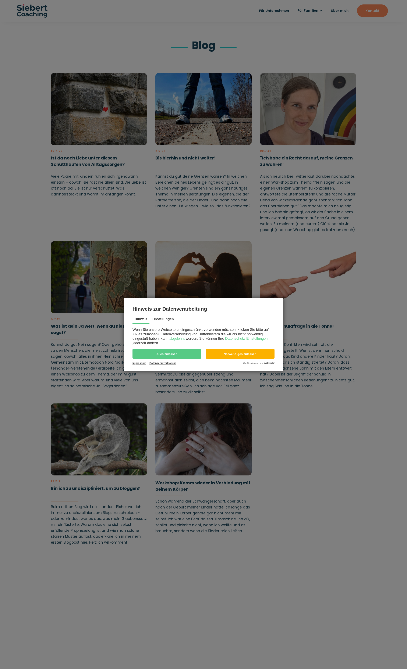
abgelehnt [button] (177, 339)
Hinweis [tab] (141, 319)
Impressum (139, 363)
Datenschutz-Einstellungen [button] (246, 339)
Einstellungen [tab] (163, 319)
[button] (166, 354)
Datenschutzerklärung (162, 363)
